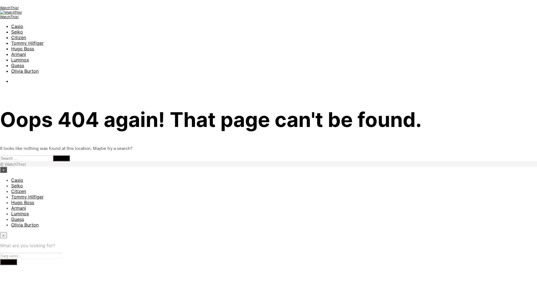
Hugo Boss (22, 48)
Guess (17, 65)
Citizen (18, 37)
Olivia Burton (25, 71)
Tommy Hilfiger (27, 43)
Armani (18, 54)
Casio (17, 26)
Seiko (17, 32)
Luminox (20, 60)
